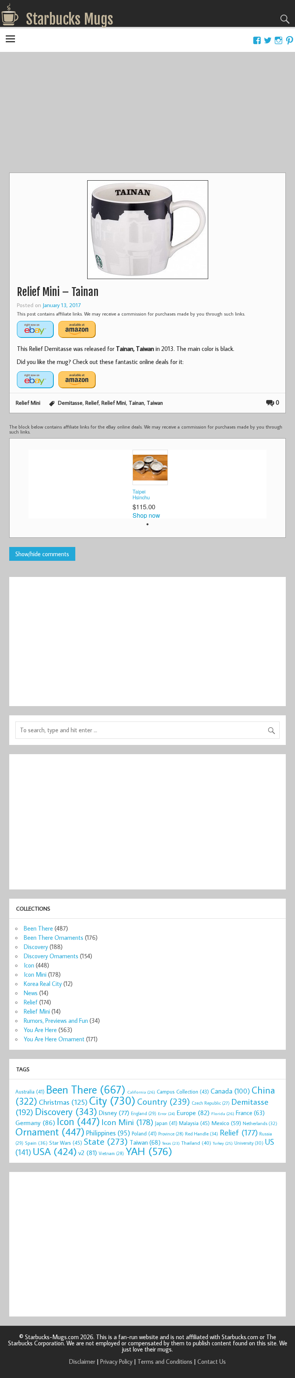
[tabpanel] (147, 484)
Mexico (226, 1123)
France (250, 1113)
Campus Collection (183, 1091)
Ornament (50, 1131)
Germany (35, 1122)
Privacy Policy (116, 1361)
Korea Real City (43, 983)
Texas (171, 1143)
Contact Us (211, 1361)
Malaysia (194, 1123)
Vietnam (111, 1153)
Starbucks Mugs (69, 19)
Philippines (108, 1132)
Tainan (136, 402)
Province (171, 1134)
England (143, 1113)
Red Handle (201, 1133)
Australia (30, 1091)
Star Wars (65, 1142)
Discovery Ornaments (51, 956)
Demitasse (70, 402)
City (112, 1100)
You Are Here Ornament (54, 1039)
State (106, 1141)
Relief (92, 402)
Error (166, 1113)
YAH (149, 1151)
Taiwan (155, 402)
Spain (36, 1143)
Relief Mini (28, 402)
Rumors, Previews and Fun (56, 1020)
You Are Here (40, 1030)
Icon (29, 965)
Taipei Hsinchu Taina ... (142, 495)
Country (163, 1101)
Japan (166, 1123)
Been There (38, 928)
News (31, 993)
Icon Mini (35, 974)
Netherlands (260, 1123)
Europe (193, 1112)
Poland (144, 1133)
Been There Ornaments (53, 937)
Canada (230, 1090)
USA (55, 1151)
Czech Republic (211, 1103)
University (249, 1143)
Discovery (36, 947)
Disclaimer (82, 1361)
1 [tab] (147, 524)
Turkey (223, 1143)
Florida (222, 1113)
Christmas (63, 1102)
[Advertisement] (147, 115)
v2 (87, 1152)
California (141, 1092)
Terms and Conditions (165, 1361)
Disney (114, 1112)
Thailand (196, 1142)
